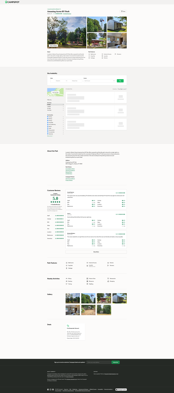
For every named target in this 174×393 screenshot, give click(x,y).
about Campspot (69, 376)
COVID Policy (69, 173)
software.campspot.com (72, 379)
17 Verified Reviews (67, 13)
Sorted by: (115, 89)
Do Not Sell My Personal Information (82, 390)
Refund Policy (69, 172)
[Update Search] (120, 80)
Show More (96, 252)
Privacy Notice (69, 180)
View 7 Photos (53, 45)
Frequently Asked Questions (110, 374)
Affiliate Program (93, 389)
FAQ (70, 389)
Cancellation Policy (70, 168)
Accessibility (100, 389)
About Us (66, 389)
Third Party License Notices (68, 390)
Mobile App (75, 389)
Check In (58, 80)
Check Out (74, 80)
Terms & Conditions (70, 170)
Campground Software (83, 389)
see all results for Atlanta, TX (54, 9)
